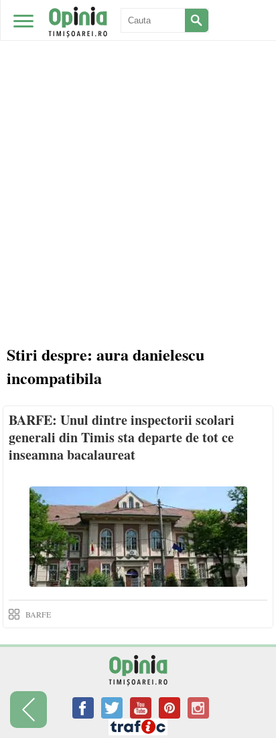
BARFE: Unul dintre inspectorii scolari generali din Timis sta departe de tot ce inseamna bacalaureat (121, 437)
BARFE (38, 614)
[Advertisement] (138, 144)
